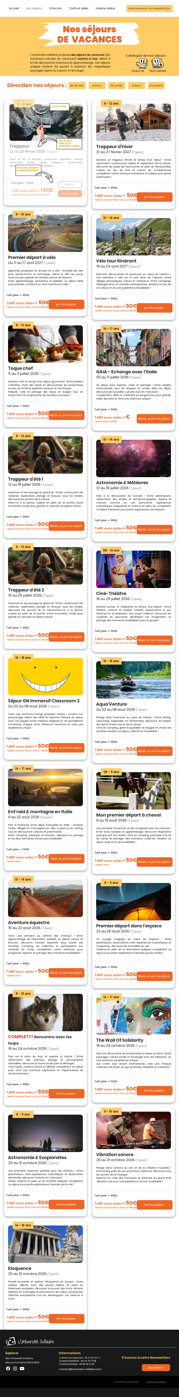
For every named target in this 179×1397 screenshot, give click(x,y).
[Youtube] (22, 1368)
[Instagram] (15, 1368)
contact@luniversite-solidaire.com (80, 1369)
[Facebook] (8, 1368)
